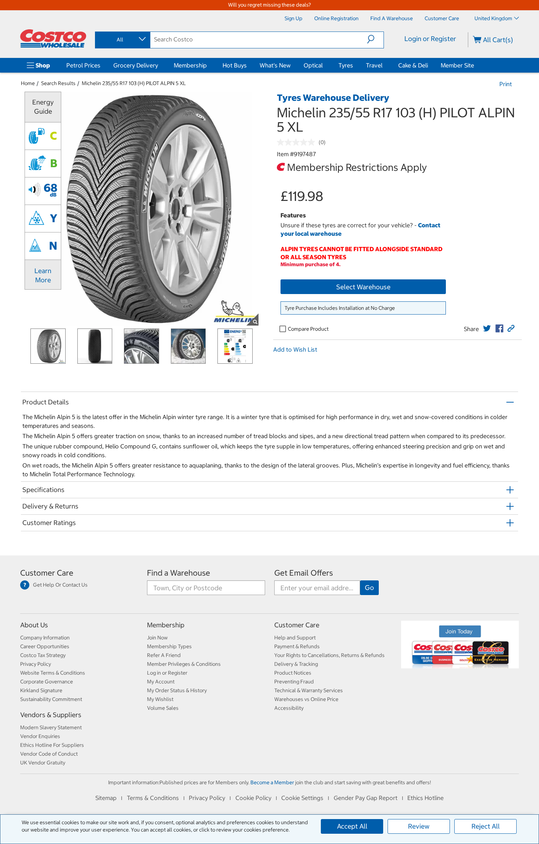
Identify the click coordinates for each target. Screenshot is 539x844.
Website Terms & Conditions (52, 672)
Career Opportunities (44, 646)
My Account (161, 681)
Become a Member (272, 782)
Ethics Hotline (425, 797)
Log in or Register (167, 672)
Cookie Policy (253, 797)
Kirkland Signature (41, 690)
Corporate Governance (46, 681)
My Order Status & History (177, 690)
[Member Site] (475, 65)
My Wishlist (160, 699)
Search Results (58, 83)
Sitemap (106, 797)
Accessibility (289, 708)
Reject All (486, 826)
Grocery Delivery (135, 65)
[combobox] (122, 40)
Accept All (352, 826)
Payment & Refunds (297, 646)
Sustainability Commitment (51, 699)
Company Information (45, 637)
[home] (53, 38)
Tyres (345, 65)
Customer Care (46, 573)
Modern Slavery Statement (51, 727)
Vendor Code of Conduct (49, 754)
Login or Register (430, 38)
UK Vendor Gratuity (42, 762)
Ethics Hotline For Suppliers (52, 745)
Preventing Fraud (294, 681)
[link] (487, 328)
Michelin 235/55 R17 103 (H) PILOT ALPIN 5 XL (134, 83)
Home (28, 83)
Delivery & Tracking (296, 664)
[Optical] (324, 65)
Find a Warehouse (178, 573)
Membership (190, 65)
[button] (375, 39)
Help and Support (295, 637)
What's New (275, 65)
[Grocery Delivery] (159, 65)
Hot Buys (235, 65)
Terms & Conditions (153, 797)
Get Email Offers (303, 573)
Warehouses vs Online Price (306, 699)
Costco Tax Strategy (43, 655)
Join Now (157, 637)
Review (418, 826)
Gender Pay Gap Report (365, 797)
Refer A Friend (164, 655)
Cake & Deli (413, 65)
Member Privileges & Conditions (184, 664)
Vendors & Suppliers (50, 715)
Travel (374, 65)
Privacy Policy (35, 664)
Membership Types (169, 646)
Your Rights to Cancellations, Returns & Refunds (329, 655)
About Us (34, 625)
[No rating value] (298, 142)
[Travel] (383, 65)
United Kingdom (493, 18)
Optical (313, 65)
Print (505, 84)
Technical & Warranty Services (308, 690)
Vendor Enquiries (40, 736)
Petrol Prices (83, 65)
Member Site (457, 65)
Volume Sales (163, 708)
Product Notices (292, 672)
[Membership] (208, 65)
